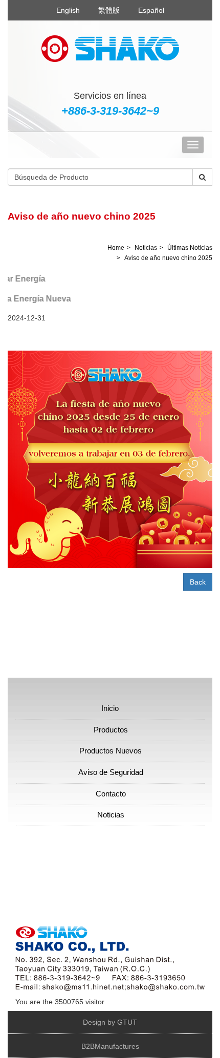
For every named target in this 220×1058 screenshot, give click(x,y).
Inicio (110, 708)
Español (151, 10)
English (68, 10)
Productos (111, 729)
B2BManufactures (110, 1046)
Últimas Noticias (189, 247)
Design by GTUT (110, 1022)
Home (115, 247)
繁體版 (109, 10)
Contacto (111, 793)
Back (198, 582)
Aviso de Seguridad (110, 772)
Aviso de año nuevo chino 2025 (168, 258)
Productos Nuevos (110, 750)
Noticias (146, 247)
